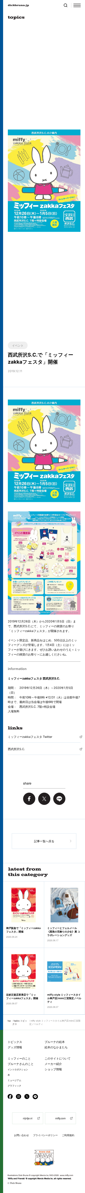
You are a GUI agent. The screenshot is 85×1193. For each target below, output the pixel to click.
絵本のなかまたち (56, 1047)
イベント (18, 345)
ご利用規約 (68, 1135)
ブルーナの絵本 (55, 1042)
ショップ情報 (53, 1069)
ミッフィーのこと (19, 1058)
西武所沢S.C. (16, 749)
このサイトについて (58, 1058)
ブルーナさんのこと (21, 1064)
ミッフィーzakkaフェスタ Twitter (30, 736)
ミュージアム (14, 1080)
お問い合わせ (21, 1135)
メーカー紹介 (53, 1064)
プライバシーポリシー (45, 1135)
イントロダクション (18, 1069)
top (9, 1020)
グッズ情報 (15, 1047)
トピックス (15, 1042)
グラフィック (14, 1085)
